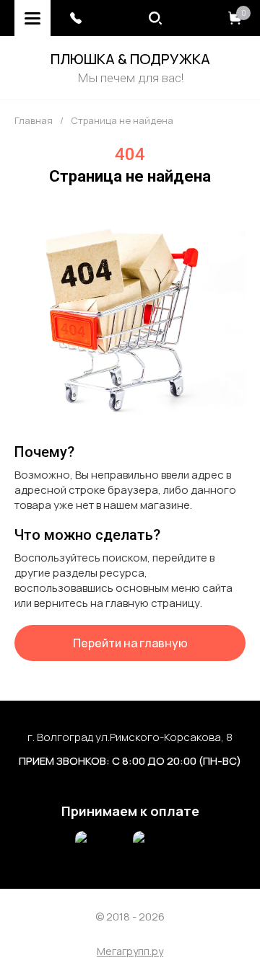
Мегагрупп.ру (130, 952)
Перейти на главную (130, 643)
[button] (76, 18)
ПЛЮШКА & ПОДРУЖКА (130, 58)
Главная (33, 121)
